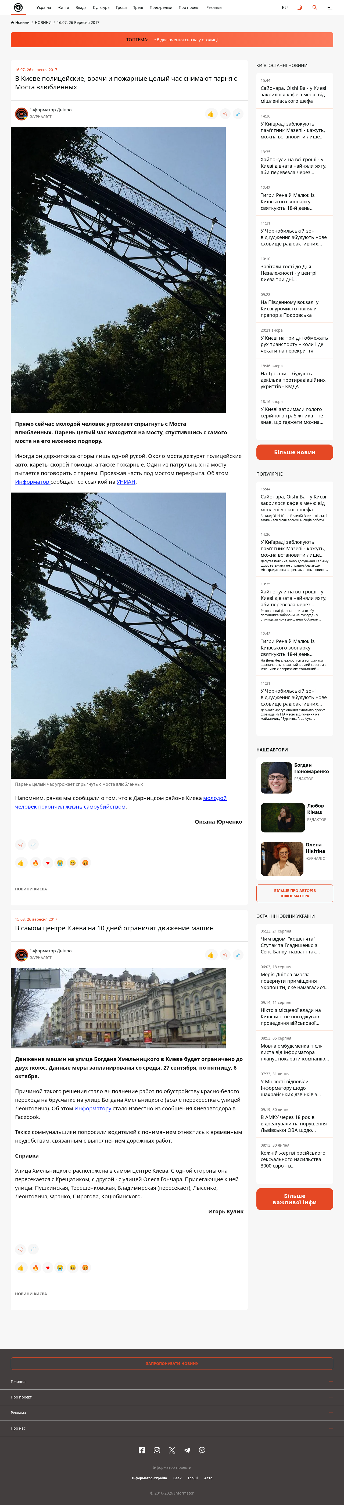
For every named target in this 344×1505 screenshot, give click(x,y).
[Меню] (330, 7)
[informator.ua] (18, 7)
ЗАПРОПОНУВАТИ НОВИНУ (172, 1363)
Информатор (33, 481)
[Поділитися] (225, 113)
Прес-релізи (161, 7)
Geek (177, 1478)
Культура (101, 7)
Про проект (189, 7)
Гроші (121, 7)
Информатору (92, 1108)
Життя (63, 7)
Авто (208, 1478)
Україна (44, 7)
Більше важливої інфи (295, 1199)
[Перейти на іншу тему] (300, 7)
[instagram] (157, 1450)
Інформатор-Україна (149, 1478)
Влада (81, 7)
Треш (138, 7)
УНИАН (126, 481)
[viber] (202, 1450)
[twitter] (172, 1450)
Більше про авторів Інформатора (295, 893)
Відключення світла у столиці (187, 40)
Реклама (214, 7)
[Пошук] (315, 7)
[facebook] (142, 1450)
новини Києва (31, 888)
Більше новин (295, 452)
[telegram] (187, 1450)
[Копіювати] (238, 113)
